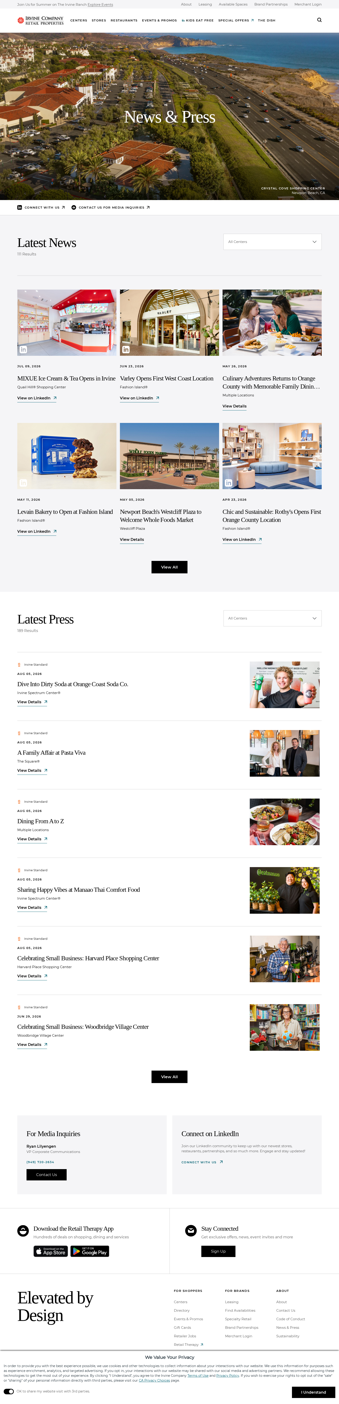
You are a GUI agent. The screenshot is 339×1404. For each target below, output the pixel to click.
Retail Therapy (186, 1344)
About (186, 4)
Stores (99, 20)
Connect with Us (199, 1162)
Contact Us (46, 1175)
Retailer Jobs (185, 1336)
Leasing (205, 4)
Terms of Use (197, 1376)
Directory (182, 1310)
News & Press (287, 1327)
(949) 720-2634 (40, 1162)
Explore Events (100, 5)
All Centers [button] (237, 241)
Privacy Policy (227, 1376)
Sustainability (287, 1336)
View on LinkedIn (34, 398)
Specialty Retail (238, 1319)
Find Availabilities (240, 1310)
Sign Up (218, 1251)
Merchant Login (308, 4)
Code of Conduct (290, 1319)
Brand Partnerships (271, 4)
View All (169, 567)
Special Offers (233, 20)
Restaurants (124, 20)
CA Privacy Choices (154, 1380)
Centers (78, 20)
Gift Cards (182, 1327)
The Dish (267, 20)
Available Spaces (233, 4)
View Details (235, 406)
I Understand (313, 1392)
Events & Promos (159, 20)
